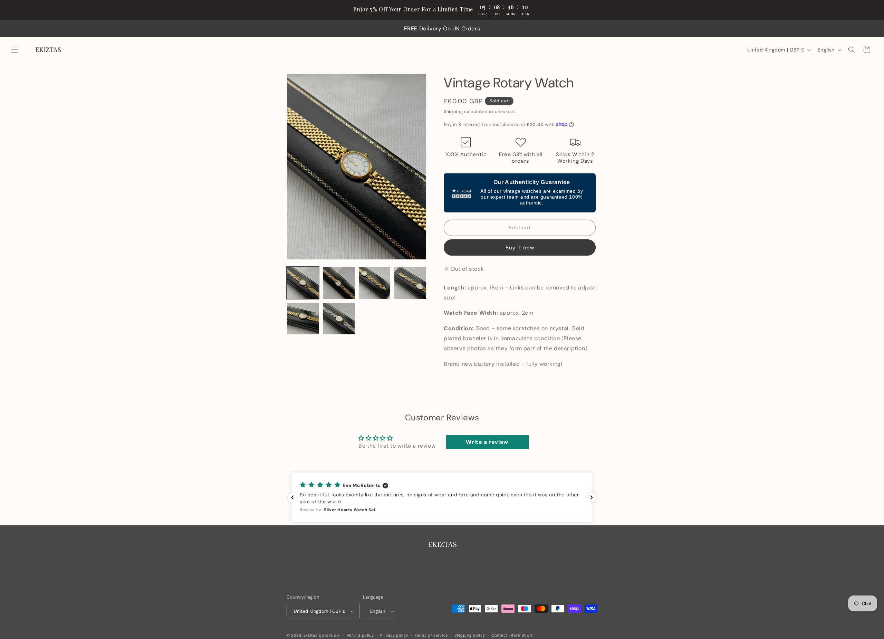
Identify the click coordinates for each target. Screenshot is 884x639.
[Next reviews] (591, 497)
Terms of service (431, 635)
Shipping (453, 111)
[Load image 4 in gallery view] (410, 283)
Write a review (487, 442)
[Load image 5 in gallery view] (303, 319)
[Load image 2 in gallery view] (339, 283)
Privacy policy (394, 635)
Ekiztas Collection (321, 635)
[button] (14, 49)
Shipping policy (469, 635)
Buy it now (520, 247)
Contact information (511, 635)
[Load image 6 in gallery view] (339, 319)
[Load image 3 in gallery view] (374, 283)
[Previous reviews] (292, 497)
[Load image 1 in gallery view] (303, 283)
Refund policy (360, 635)
